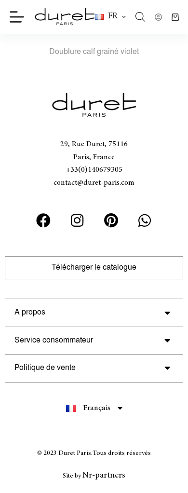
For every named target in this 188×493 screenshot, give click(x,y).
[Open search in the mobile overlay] (140, 17)
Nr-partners (103, 475)
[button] (110, 17)
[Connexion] (158, 17)
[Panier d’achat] (175, 17)
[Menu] (17, 17)
